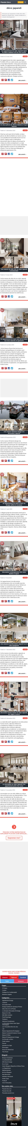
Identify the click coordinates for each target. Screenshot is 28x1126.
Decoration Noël (6, 1004)
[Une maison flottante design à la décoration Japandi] (14, 418)
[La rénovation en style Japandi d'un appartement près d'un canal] (14, 771)
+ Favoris (20, 2)
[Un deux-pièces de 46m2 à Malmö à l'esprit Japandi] (14, 112)
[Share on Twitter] (12, 80)
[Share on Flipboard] (6, 80)
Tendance (4, 1019)
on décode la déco (7, 1039)
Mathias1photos (6, 1070)
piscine (4, 1043)
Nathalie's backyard (7, 1076)
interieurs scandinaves (8, 1021)
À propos (4, 988)
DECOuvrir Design (7, 1062)
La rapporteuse (6, 1068)
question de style (7, 1045)
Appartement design (7, 1000)
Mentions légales (7, 994)
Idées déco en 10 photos (9, 1008)
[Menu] (25, 2)
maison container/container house (11, 1033)
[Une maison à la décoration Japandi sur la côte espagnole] (14, 631)
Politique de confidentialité (9, 992)
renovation (5, 1047)
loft (3, 1029)
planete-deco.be (6, 1091)
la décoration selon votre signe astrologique (11, 1024)
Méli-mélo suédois (7, 1015)
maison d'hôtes (6, 1035)
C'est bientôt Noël (7, 1060)
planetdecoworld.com (8, 1093)
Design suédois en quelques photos (12, 1006)
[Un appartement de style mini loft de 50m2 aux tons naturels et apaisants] (14, 326)
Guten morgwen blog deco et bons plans (13, 1066)
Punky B (4, 1080)
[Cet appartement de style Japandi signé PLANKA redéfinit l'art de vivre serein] (14, 38)
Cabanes (4, 1002)
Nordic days (5, 1078)
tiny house (5, 1051)
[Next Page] (14, 827)
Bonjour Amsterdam (7, 1057)
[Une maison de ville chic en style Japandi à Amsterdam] (14, 256)
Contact (4, 990)
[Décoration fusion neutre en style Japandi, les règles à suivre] (14, 699)
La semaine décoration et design (11, 1011)
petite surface (6, 1041)
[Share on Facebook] (9, 80)
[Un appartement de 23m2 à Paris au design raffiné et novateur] (14, 490)
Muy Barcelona (6, 1074)
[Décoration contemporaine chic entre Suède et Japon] (14, 559)
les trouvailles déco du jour (10, 1026)
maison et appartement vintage (10, 1037)
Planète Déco (6, 2)
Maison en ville (6, 1013)
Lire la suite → (22, 80)
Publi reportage (6, 1017)
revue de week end (7, 1049)
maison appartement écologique (10, 1031)
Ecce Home (5, 1064)
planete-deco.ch (6, 1088)
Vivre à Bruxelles (6, 1082)
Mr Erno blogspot (6, 1072)
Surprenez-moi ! (14, 838)
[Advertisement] (14, 225)
